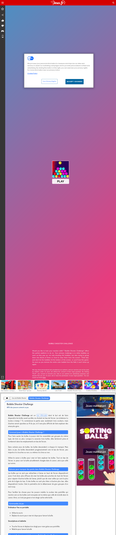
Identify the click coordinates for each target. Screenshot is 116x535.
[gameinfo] (2, 31)
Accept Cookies (74, 81)
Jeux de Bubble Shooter (19, 398)
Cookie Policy (32, 73)
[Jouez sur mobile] (3, 37)
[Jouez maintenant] (96, 416)
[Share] (2, 15)
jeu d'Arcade (42, 415)
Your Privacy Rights (49, 81)
